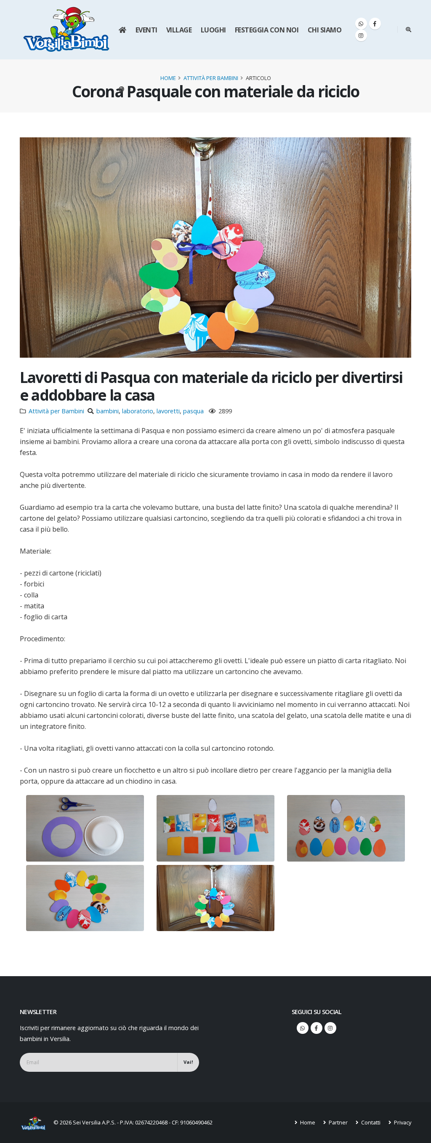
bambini (107, 411)
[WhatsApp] (361, 23)
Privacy (402, 1122)
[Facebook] (375, 23)
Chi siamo (325, 30)
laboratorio (137, 411)
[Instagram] (361, 35)
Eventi (146, 30)
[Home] (122, 29)
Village (179, 30)
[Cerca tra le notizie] (408, 29)
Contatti (370, 1122)
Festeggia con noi (267, 30)
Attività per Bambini (211, 78)
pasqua (193, 411)
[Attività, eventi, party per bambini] (36, 1123)
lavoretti (168, 411)
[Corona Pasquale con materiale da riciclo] (85, 828)
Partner (337, 1122)
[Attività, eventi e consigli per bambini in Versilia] (66, 29)
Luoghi (213, 30)
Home (168, 78)
